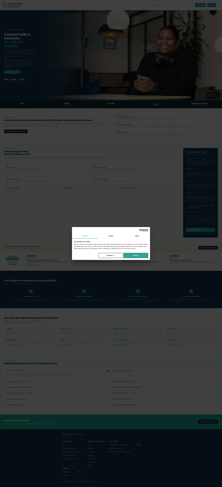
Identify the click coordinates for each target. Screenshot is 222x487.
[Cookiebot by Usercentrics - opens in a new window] (140, 230)
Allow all (135, 255)
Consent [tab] (85, 236)
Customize (109, 255)
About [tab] (137, 236)
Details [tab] (111, 236)
